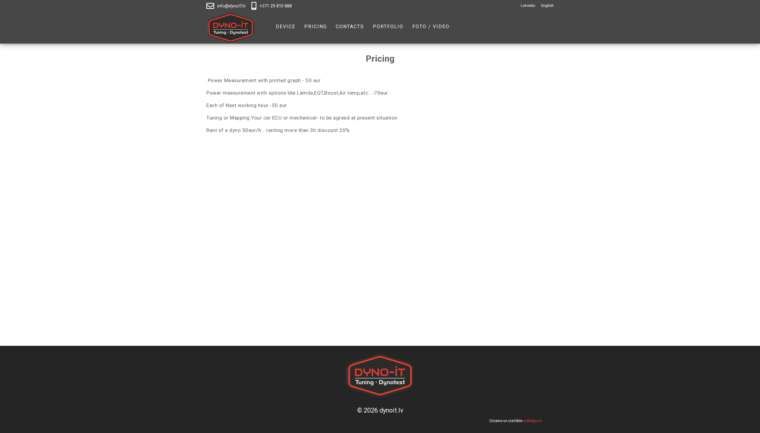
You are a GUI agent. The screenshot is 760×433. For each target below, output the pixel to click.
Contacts (350, 26)
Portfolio (388, 26)
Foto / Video (430, 26)
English (547, 5)
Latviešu (528, 5)
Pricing (315, 26)
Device (285, 26)
